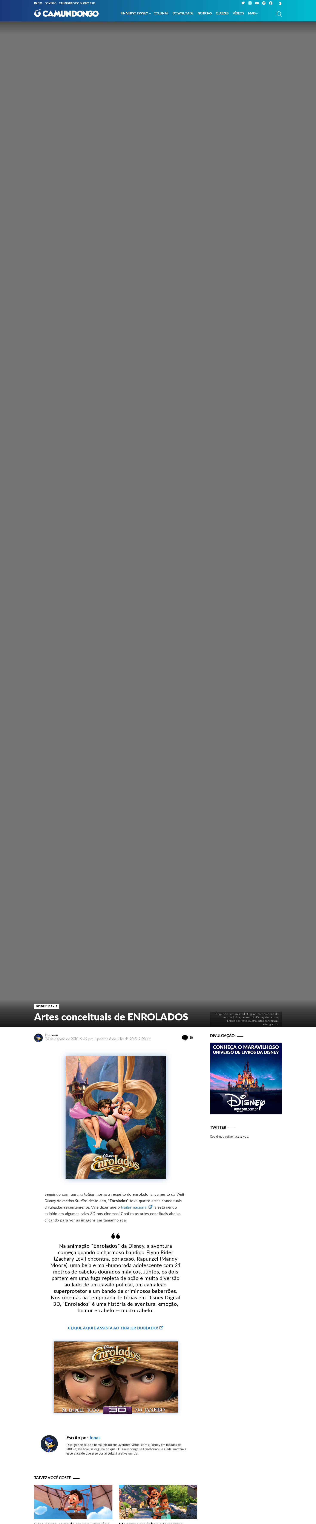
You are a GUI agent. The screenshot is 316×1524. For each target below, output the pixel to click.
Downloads (183, 13)
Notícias (205, 13)
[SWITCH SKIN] (280, 3)
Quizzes (222, 13)
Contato (50, 3)
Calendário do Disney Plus (77, 3)
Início (38, 3)
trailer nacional (134, 1207)
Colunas (161, 13)
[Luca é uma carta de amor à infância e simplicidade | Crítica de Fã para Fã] (73, 1502)
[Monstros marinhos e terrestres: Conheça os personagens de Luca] (158, 1502)
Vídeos (238, 13)
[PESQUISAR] (279, 14)
